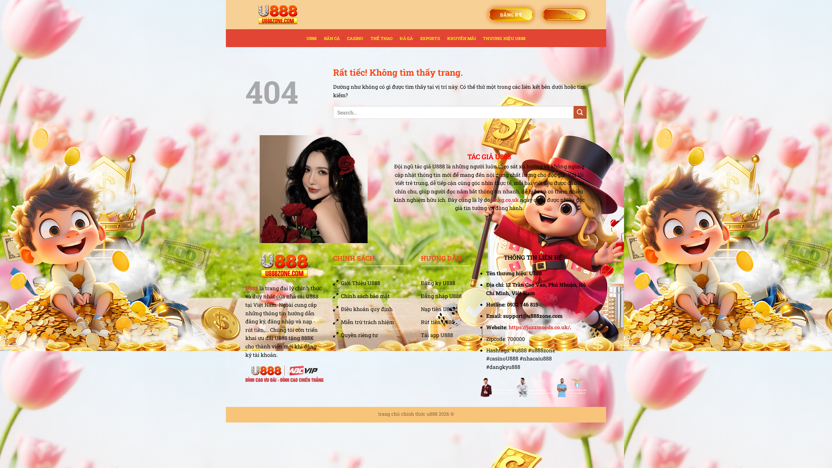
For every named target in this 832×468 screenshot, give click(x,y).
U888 (311, 38)
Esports (430, 38)
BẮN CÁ (332, 38)
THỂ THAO (381, 38)
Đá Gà (406, 38)
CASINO (355, 38)
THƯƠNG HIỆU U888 (504, 38)
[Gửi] (580, 112)
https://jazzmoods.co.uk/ (539, 327)
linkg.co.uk (505, 199)
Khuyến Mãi (461, 38)
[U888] (277, 15)
